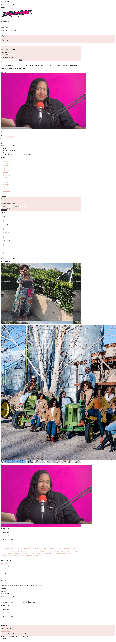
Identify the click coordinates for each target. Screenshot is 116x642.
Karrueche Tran (46, 552)
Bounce (62, 548)
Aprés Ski (9, 548)
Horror (6, 552)
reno (34, 554)
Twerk (17, 555)
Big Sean (26, 548)
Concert (14, 550)
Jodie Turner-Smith (33, 552)
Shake (40, 554)
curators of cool (25, 550)
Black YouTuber (57, 548)
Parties (22, 554)
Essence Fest (47, 550)
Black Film (36, 548)
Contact (5, 42)
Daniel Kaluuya (38, 550)
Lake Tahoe (59, 552)
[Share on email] (41, 135)
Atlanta (19, 548)
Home (4, 35)
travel (5, 555)
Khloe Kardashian (53, 552)
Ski (42, 554)
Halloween (66, 550)
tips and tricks (65, 554)
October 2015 (6, 184)
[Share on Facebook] (41, 130)
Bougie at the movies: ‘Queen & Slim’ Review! (17, 154)
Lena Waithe (65, 552)
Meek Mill (74, 552)
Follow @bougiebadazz (5, 563)
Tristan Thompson (12, 555)
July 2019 (5, 169)
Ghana (62, 550)
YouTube (37, 555)
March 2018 (6, 174)
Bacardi (22, 548)
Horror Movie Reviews (13, 552)
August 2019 (6, 167)
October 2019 (6, 165)
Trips (7, 555)
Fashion (59, 550)
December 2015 (6, 181)
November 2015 (6, 182)
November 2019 (6, 163)
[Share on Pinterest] (41, 133)
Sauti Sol (37, 554)
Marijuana (70, 552)
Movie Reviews (8, 554)
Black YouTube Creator (49, 548)
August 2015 (6, 186)
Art (1, 602)
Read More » (10, 137)
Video (2, 61)
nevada (19, 554)
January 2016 (6, 179)
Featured (7, 602)
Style (4, 36)
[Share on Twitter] (41, 132)
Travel (5, 38)
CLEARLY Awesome (9, 151)
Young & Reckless (31, 555)
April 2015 (5, 189)
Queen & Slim (30, 554)
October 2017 (6, 177)
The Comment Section (57, 554)
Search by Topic (4, 50)
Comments (10, 550)
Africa (2, 548)
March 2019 (6, 170)
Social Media (48, 554)
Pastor (25, 554)
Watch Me (5, 40)
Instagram (26, 552)
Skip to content (4, 6)
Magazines (11, 602)
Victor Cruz (21, 555)
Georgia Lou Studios (22, 636)
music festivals (15, 554)
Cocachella (5, 550)
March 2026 (6, 160)
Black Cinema (31, 548)
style (52, 554)
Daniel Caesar (32, 550)
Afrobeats (5, 548)
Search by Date (4, 55)
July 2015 (5, 188)
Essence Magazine (54, 550)
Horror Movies (21, 552)
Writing (5, 39)
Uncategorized (23, 602)
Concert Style (19, 550)
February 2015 (6, 191)
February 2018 (6, 176)
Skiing (44, 554)
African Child (8, 152)
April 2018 (5, 172)
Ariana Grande (15, 548)
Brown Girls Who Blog (69, 548)
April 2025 (5, 162)
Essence (43, 550)
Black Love (41, 548)
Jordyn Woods (40, 552)
